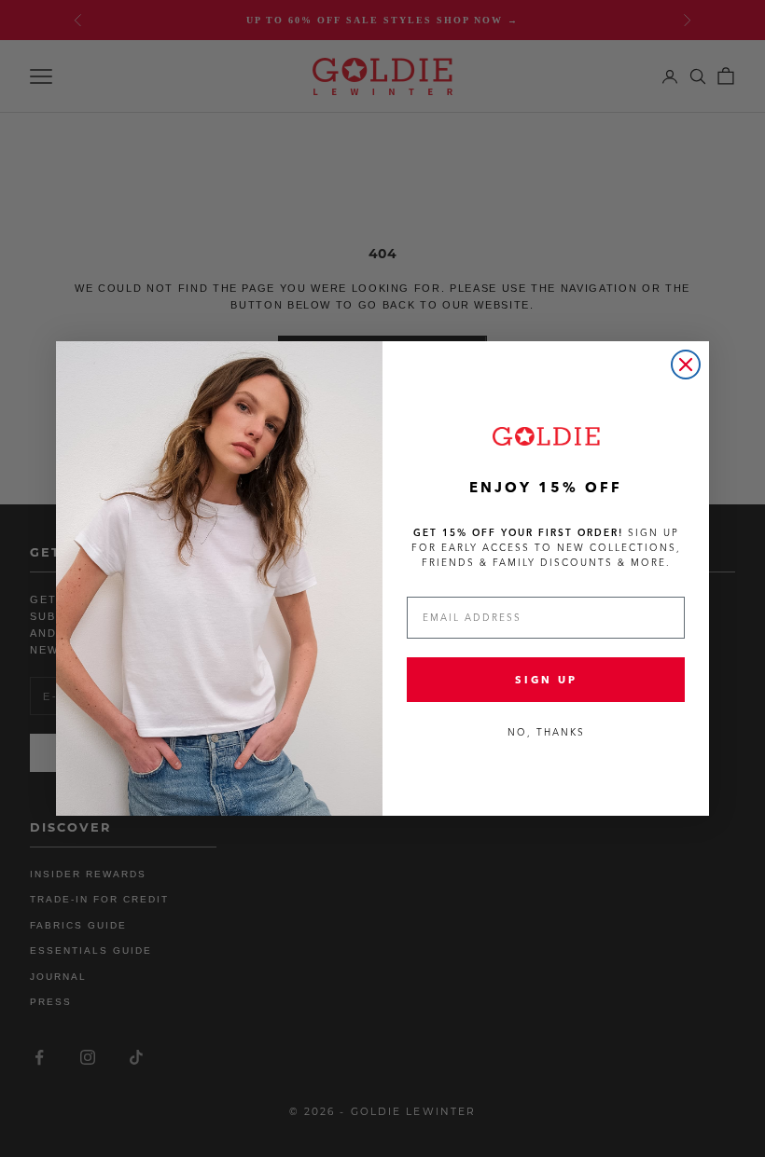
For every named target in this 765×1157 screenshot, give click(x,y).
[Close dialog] (686, 365)
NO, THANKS (546, 732)
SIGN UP (546, 679)
